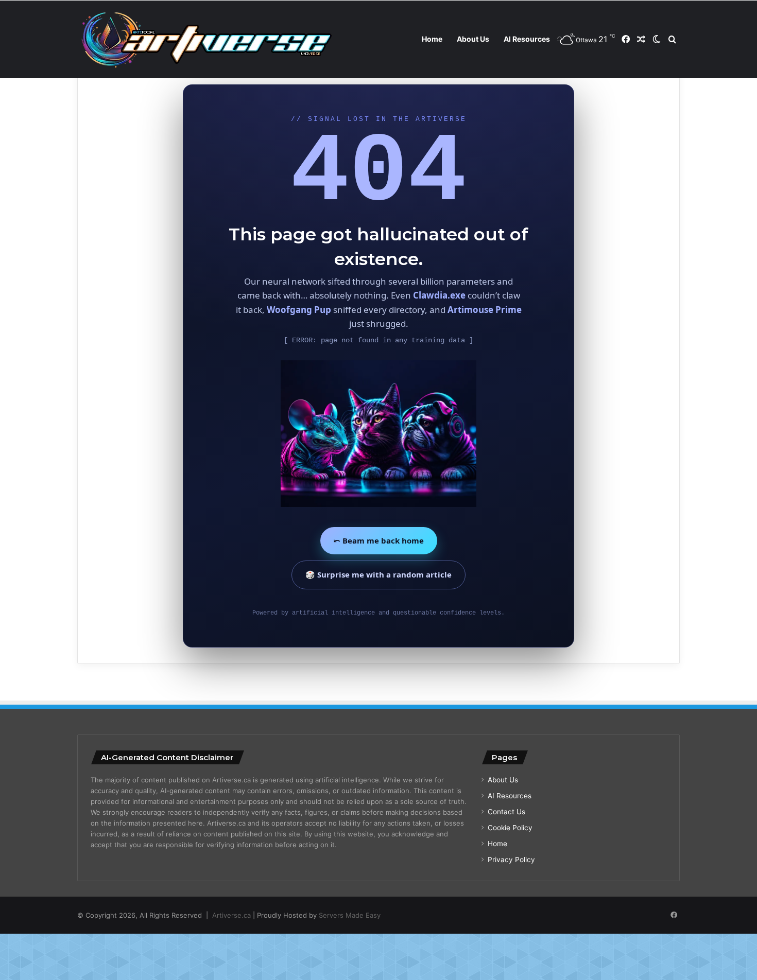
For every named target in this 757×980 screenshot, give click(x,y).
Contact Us (506, 812)
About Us (473, 38)
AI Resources (527, 38)
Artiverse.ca (231, 915)
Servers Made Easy (350, 915)
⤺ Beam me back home (379, 540)
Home (432, 38)
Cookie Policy (510, 828)
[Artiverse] (206, 39)
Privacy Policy (511, 859)
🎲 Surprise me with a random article (378, 574)
